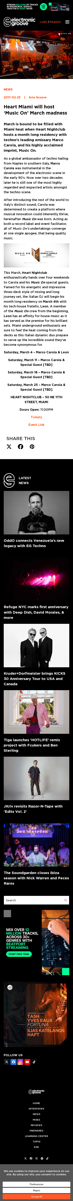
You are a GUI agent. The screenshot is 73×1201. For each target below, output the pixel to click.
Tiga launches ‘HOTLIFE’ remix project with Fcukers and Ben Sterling (32, 745)
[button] (67, 21)
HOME (36, 1103)
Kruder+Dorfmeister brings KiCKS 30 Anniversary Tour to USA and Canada (34, 678)
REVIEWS (36, 1125)
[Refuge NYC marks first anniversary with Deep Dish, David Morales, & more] (36, 579)
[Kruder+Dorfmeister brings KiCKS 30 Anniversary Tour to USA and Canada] (36, 645)
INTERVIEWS (36, 1108)
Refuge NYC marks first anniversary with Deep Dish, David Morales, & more (36, 612)
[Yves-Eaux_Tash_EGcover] (36, 1046)
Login (43, 21)
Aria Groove (38, 97)
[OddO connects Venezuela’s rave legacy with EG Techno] (36, 512)
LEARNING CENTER (36, 1136)
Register (55, 21)
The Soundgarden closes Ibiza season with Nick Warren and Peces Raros (36, 878)
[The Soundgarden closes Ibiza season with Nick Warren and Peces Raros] (36, 845)
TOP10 (36, 1141)
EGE (36, 1147)
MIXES (36, 1119)
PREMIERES (36, 1130)
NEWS (8, 89)
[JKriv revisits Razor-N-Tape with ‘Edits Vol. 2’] (36, 778)
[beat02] (36, 974)
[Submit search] (65, 900)
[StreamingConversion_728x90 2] (36, 9)
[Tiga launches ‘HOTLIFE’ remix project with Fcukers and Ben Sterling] (36, 712)
